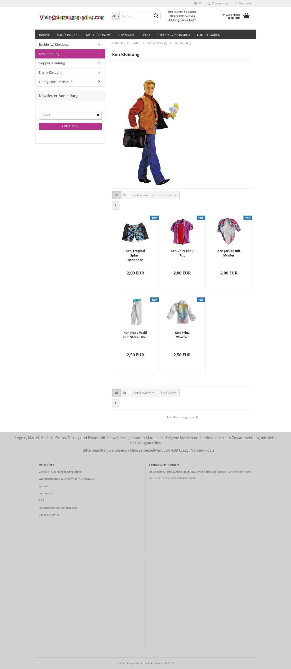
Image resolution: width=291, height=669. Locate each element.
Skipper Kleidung (52, 63)
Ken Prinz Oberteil (182, 334)
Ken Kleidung (49, 54)
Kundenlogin (219, 3)
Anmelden (70, 126)
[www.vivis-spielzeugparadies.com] (72, 18)
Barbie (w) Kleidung (54, 44)
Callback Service (49, 515)
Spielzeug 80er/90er (173, 35)
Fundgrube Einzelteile (55, 82)
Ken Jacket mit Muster (228, 253)
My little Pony (98, 35)
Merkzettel (244, 3)
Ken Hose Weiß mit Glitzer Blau (135, 334)
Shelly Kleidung (51, 72)
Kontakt (43, 486)
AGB (41, 500)
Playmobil (126, 35)
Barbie (44, 35)
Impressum (46, 493)
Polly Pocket (68, 35)
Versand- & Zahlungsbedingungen (60, 472)
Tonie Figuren (209, 35)
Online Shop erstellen (130, 663)
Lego (146, 35)
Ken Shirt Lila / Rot (182, 253)
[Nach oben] (278, 662)
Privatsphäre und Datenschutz (58, 508)
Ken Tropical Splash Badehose (135, 255)
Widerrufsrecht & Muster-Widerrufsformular (67, 479)
